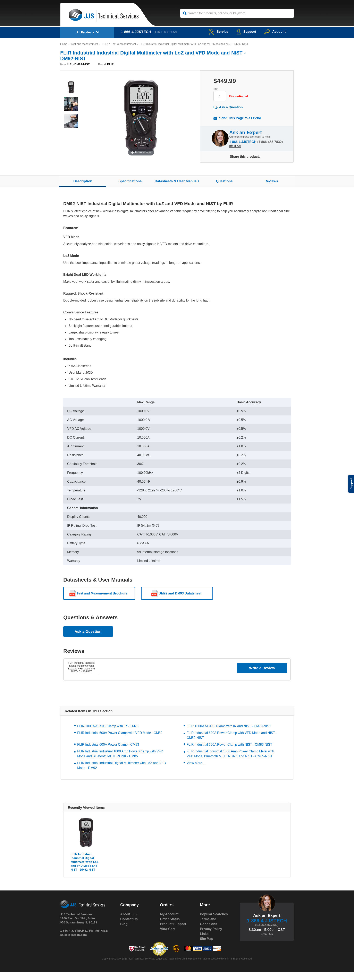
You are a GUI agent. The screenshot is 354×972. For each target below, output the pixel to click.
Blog (124, 924)
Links (204, 934)
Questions (224, 181)
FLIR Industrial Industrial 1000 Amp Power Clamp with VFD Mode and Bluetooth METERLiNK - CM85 (120, 754)
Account (279, 31)
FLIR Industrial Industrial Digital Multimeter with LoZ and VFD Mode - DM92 (121, 765)
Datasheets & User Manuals (177, 181)
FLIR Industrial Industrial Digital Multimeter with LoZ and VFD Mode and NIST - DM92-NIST (81, 667)
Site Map (206, 938)
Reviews (271, 181)
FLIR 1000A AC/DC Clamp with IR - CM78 (107, 726)
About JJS (128, 914)
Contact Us (129, 919)
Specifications (130, 181)
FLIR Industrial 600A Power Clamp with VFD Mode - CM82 (119, 733)
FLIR (105, 43)
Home (63, 43)
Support (249, 31)
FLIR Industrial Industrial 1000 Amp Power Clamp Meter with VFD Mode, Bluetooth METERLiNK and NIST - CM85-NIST (230, 754)
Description (82, 181)
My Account (169, 914)
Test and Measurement (84, 43)
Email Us (235, 145)
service (222, 31)
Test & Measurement (123, 43)
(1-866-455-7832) (165, 31)
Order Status (170, 919)
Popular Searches (214, 914)
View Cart (167, 929)
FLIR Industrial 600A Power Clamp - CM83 (108, 744)
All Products (85, 32)
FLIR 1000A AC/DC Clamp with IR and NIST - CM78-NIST (229, 726)
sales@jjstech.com (73, 934)
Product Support (173, 924)
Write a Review (262, 668)
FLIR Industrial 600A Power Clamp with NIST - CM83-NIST (229, 744)
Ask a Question (231, 107)
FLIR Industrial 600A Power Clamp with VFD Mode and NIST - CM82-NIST (232, 735)
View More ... (196, 763)
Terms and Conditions (208, 921)
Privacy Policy (211, 929)
